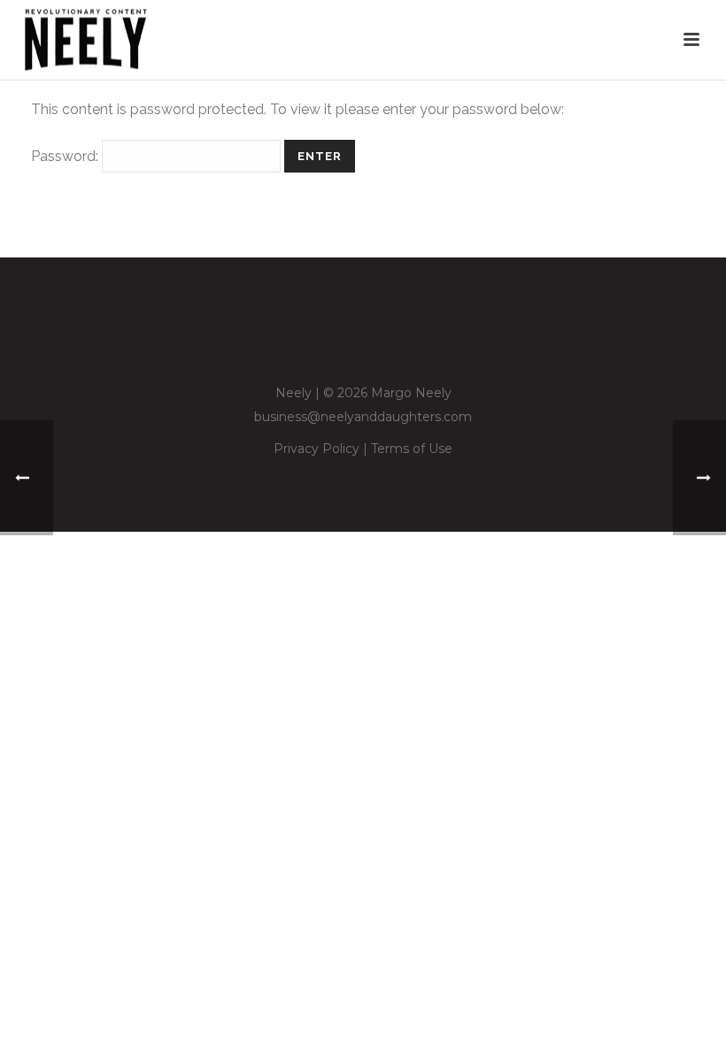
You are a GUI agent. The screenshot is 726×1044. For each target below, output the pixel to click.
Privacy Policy (316, 449)
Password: (66, 156)
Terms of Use (411, 449)
